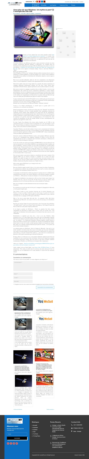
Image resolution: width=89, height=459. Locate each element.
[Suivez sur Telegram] (42, 2)
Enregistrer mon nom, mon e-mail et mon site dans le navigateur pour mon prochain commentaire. (34, 284)
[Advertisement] (34, 51)
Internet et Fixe (64, 5)
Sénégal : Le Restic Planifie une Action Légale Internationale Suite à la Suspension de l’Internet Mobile (58, 428)
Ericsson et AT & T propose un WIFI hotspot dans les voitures (23, 313)
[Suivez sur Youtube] (44, 2)
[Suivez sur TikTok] (40, 2)
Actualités (43, 5)
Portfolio (35, 434)
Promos (73, 5)
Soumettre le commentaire (45, 287)
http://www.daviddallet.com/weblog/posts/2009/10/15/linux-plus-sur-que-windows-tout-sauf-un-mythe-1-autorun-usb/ (33, 244)
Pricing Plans (36, 436)
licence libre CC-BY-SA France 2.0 (43, 247)
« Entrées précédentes (17, 409)
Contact (81, 1)
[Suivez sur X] (35, 2)
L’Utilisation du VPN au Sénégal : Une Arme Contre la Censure (58, 437)
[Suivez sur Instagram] (14, 443)
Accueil (35, 5)
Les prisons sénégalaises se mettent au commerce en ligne (44, 310)
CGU (84, 455)
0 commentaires (38, 13)
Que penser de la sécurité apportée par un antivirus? (38, 55)
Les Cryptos (53, 5)
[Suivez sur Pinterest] (17, 443)
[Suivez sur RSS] (37, 2)
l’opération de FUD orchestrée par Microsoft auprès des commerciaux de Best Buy (33, 68)
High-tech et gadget (30, 13)
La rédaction (17, 13)
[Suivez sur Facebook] (33, 2)
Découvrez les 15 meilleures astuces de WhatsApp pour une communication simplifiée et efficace (59, 445)
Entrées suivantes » (50, 409)
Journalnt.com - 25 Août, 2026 (71, 1)
